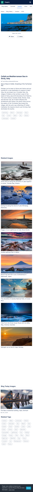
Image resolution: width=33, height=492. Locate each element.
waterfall (12, 438)
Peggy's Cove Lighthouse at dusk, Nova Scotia (15, 230)
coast (23, 426)
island (3, 444)
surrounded (5, 432)
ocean (9, 115)
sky (21, 115)
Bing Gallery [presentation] (5, 6)
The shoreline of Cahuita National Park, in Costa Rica (15, 299)
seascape (19, 112)
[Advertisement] (16, 57)
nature (26, 115)
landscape (5, 118)
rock (26, 112)
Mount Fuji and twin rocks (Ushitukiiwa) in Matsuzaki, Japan (13, 275)
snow (24, 438)
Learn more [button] (11, 489)
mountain (22, 429)
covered (4, 441)
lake (29, 426)
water (15, 115)
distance (26, 441)
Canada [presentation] (20, 6)
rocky (10, 444)
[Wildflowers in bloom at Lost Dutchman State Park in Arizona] (30, 22)
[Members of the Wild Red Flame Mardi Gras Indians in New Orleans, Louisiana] (2, 22)
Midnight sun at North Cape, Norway (12, 347)
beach (12, 112)
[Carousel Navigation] (16, 402)
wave (27, 435)
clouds (10, 429)
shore (3, 429)
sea (3, 115)
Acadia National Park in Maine (10, 252)
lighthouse (14, 432)
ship (16, 435)
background (17, 441)
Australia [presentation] (12, 6)
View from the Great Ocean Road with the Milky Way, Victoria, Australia (15, 324)
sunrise (17, 426)
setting (27, 432)
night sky (4, 438)
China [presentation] (25, 6)
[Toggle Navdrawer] (30, 2)
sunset (4, 426)
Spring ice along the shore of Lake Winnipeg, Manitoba (14, 206)
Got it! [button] (28, 488)
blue (22, 435)
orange (4, 435)
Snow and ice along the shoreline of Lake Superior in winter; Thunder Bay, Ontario (16, 182)
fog (19, 438)
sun (21, 432)
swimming (5, 112)
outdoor (13, 118)
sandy (10, 435)
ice (10, 441)
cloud (10, 426)
